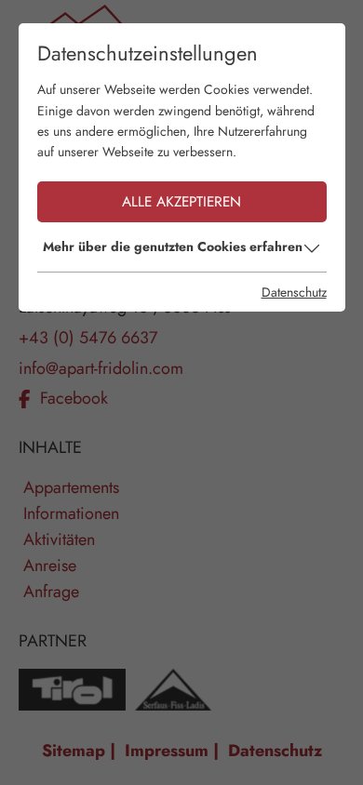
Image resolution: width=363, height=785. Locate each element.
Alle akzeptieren (181, 202)
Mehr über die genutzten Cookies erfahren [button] (172, 246)
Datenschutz (294, 292)
